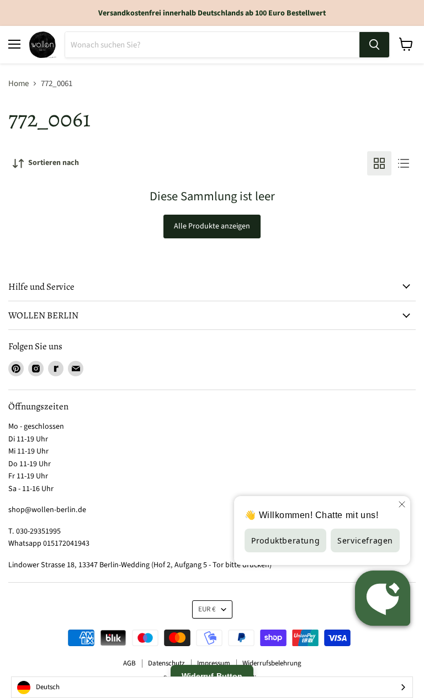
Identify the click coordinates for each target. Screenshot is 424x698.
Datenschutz (166, 663)
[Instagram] (36, 368)
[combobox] (212, 687)
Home (18, 83)
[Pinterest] (16, 368)
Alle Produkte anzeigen (212, 226)
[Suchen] (374, 44)
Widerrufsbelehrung (271, 663)
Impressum (213, 663)
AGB (129, 663)
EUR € (207, 609)
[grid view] (379, 163)
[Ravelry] (55, 368)
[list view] (403, 163)
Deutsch (48, 687)
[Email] (75, 368)
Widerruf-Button (212, 676)
